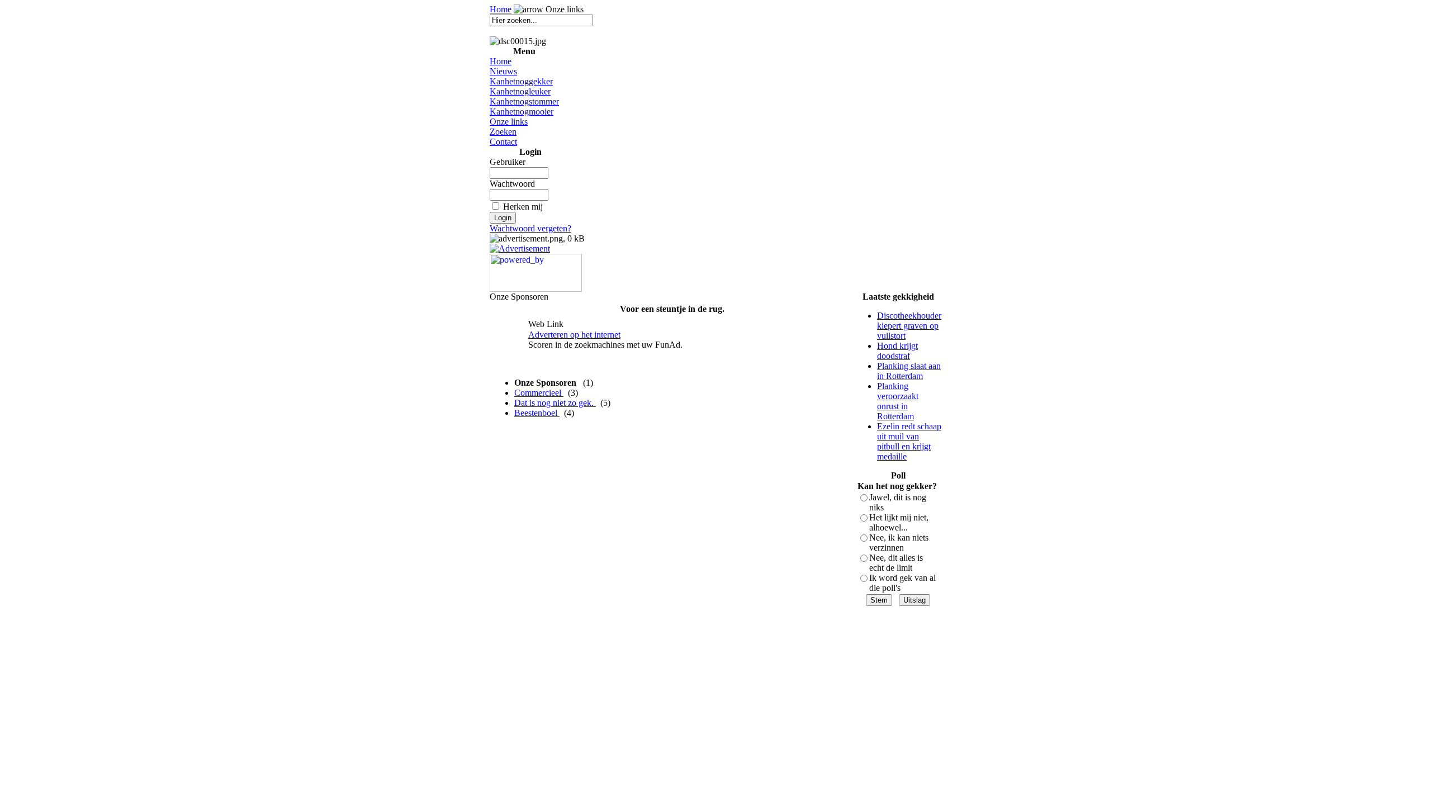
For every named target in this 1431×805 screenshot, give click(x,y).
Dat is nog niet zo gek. (555, 403)
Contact (503, 141)
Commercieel (538, 392)
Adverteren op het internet (574, 334)
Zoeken (503, 131)
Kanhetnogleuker (520, 91)
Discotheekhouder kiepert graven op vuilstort (909, 325)
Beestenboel (537, 413)
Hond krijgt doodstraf (897, 351)
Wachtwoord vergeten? (530, 228)
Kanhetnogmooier (521, 111)
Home (500, 9)
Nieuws (503, 71)
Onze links (509, 121)
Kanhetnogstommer (524, 101)
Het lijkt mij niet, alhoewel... (898, 522)
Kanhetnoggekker (521, 81)
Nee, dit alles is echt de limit (896, 562)
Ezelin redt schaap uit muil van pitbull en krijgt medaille (909, 441)
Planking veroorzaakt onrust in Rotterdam (897, 401)
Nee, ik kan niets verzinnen (898, 542)
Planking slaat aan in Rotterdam (909, 371)
